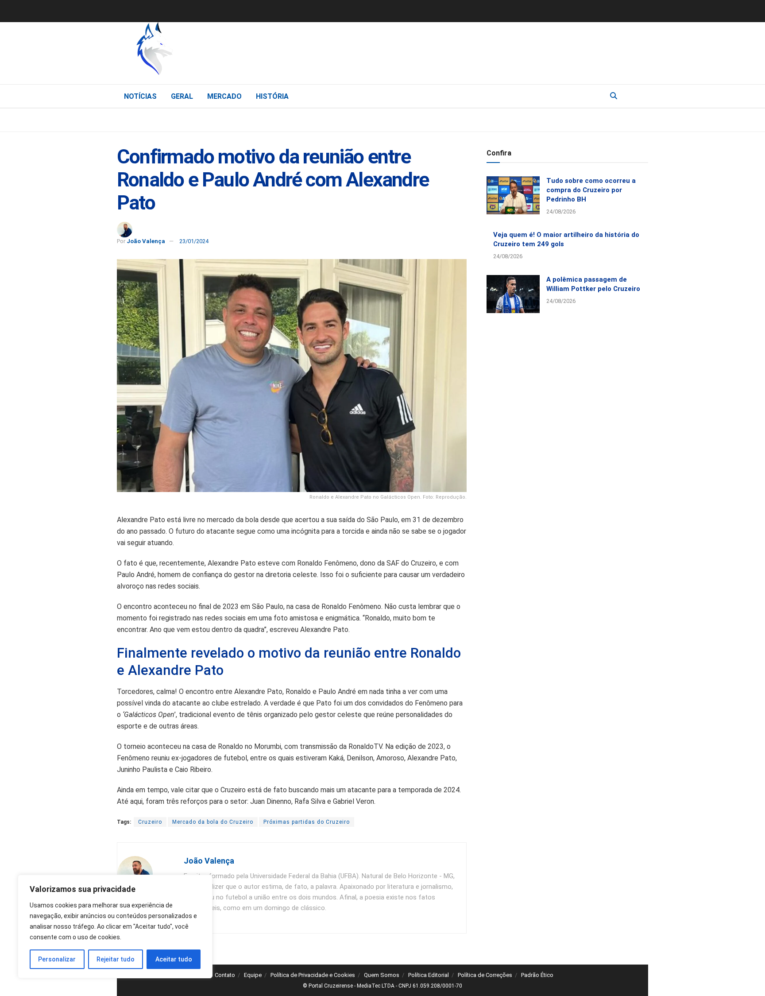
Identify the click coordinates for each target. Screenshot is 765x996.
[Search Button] (613, 96)
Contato (225, 975)
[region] (115, 926)
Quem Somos (381, 975)
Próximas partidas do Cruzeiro (306, 822)
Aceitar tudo (173, 959)
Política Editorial (428, 975)
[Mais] (641, 96)
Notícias (140, 96)
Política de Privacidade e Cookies (312, 975)
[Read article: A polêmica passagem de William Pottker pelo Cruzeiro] (513, 294)
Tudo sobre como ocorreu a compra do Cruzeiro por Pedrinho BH (591, 190)
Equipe (253, 975)
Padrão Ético (537, 975)
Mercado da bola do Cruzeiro (212, 822)
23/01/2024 (194, 241)
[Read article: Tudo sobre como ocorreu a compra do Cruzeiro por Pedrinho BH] (513, 195)
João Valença (146, 241)
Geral (182, 96)
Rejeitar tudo (116, 959)
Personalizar (57, 959)
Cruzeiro (150, 822)
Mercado (224, 96)
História (272, 96)
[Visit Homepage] (201, 51)
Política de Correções (485, 975)
